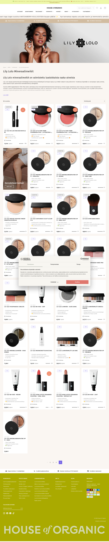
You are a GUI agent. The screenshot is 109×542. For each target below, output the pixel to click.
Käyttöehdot (6, 493)
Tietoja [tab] (78, 264)
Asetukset (53, 282)
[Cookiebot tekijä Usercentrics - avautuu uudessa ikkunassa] (82, 259)
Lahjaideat (73, 488)
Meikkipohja (14, 67)
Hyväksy (77, 282)
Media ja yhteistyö (23, 493)
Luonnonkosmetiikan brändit (41, 493)
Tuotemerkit (87, 11)
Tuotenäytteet (74, 484)
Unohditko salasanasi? (60, 486)
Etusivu (4, 67)
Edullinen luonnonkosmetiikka (42, 488)
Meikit (66, 11)
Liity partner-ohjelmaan (25, 491)
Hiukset (58, 11)
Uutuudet (20, 11)
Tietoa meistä (22, 481)
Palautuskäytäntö (7, 495)
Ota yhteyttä (58, 488)
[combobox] (86, 7)
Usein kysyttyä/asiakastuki (9, 481)
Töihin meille (22, 498)
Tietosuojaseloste (7, 491)
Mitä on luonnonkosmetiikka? (41, 484)
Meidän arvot (22, 484)
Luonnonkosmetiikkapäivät (41, 498)
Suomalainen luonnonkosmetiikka (42, 495)
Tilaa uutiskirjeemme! (24, 495)
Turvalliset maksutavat (8, 488)
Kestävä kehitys (23, 488)
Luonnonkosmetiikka (39, 481)
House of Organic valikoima (25, 486)
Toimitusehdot (6, 484)
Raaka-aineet (37, 500)
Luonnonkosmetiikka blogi (41, 491)
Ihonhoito (49, 11)
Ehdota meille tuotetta (76, 491)
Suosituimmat (29, 11)
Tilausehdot (6, 486)
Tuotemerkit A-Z (75, 481)
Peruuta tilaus (6, 498)
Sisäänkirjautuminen (60, 481)
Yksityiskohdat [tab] (54, 264)
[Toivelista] (97, 8)
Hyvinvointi (75, 11)
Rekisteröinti (58, 484)
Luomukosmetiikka (39, 486)
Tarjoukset (39, 11)
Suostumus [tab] (30, 264)
